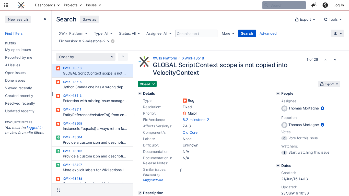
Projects (70, 5)
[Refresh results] (58, 190)
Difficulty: (151, 145)
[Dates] (278, 165)
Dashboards (45, 5)
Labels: (149, 139)
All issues (12, 65)
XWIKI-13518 (193, 58)
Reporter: (289, 117)
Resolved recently (20, 103)
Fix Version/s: (154, 119)
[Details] (140, 93)
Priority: (149, 113)
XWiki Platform (165, 58)
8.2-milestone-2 (196, 119)
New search (18, 19)
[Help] (325, 5)
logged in (34, 127)
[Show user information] (322, 108)
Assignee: (289, 101)
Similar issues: (154, 169)
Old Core (190, 132)
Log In (338, 5)
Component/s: (155, 132)
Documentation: (156, 151)
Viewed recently (18, 88)
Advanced (268, 33)
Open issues (15, 72)
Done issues (15, 80)
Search (247, 33)
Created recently (19, 95)
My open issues (18, 49)
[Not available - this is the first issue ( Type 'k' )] (325, 59)
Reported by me (18, 57)
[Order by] (123, 57)
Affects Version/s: (157, 126)
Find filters (13, 33)
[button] (6, 5)
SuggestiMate (153, 180)
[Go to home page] (21, 5)
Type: (148, 100)
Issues (91, 5)
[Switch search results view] (337, 33)
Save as (89, 19)
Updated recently (19, 111)
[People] (278, 93)
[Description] (140, 193)
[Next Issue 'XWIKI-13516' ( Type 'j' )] (335, 59)
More (226, 33)
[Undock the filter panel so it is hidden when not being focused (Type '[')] (45, 19)
